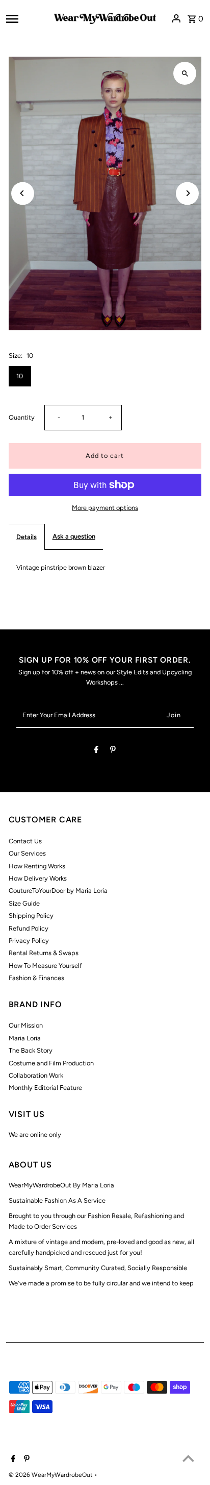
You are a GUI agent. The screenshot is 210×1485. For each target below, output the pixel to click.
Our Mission (26, 1025)
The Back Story (30, 1050)
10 (19, 376)
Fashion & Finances (36, 978)
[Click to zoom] (184, 73)
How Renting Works (37, 866)
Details (26, 537)
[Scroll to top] (188, 1458)
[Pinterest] (113, 751)
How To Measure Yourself (45, 965)
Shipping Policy (31, 915)
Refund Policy (28, 928)
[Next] (187, 193)
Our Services (27, 853)
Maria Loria (25, 1038)
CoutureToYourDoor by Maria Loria (58, 890)
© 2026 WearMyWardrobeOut (51, 1474)
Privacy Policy (29, 940)
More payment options (105, 508)
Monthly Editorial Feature (45, 1087)
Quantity (22, 417)
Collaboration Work (36, 1075)
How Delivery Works (38, 878)
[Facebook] (96, 751)
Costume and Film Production (51, 1063)
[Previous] (22, 193)
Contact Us (25, 841)
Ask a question (73, 536)
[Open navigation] (26, 18)
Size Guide (24, 903)
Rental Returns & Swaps (43, 953)
